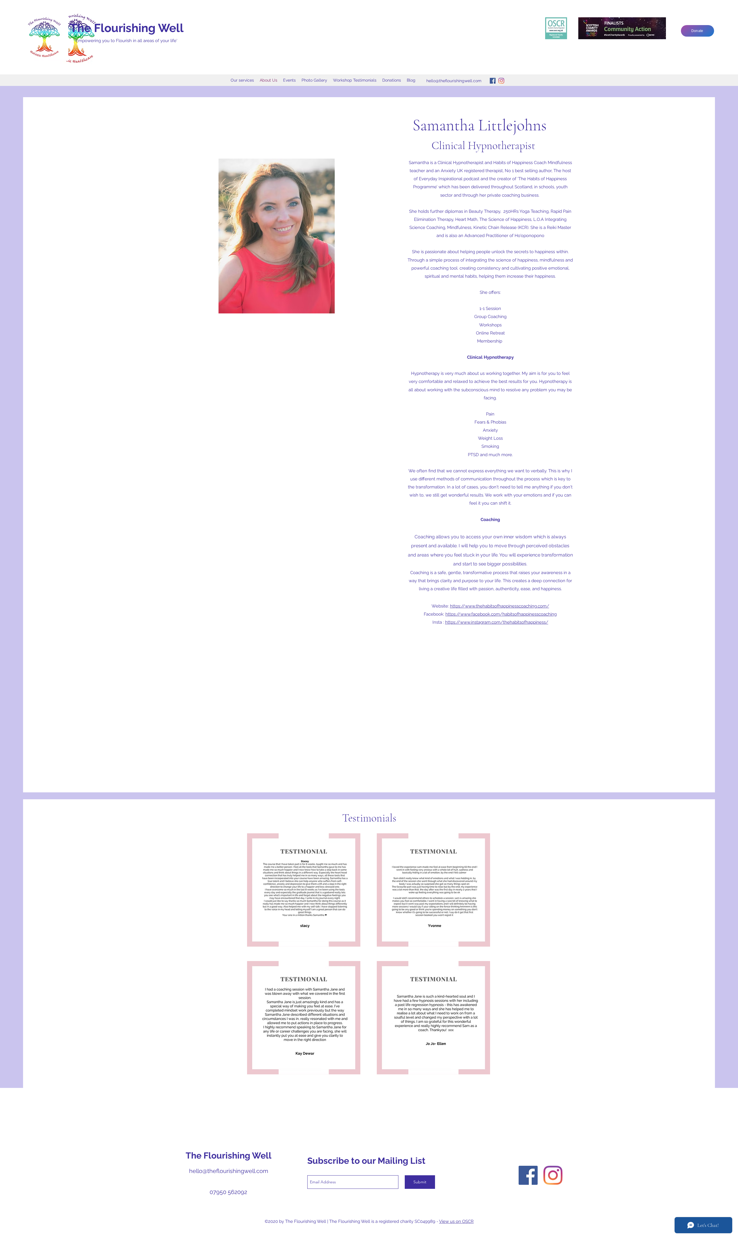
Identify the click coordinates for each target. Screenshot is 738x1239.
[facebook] (493, 81)
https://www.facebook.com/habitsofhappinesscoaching (501, 614)
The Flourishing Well (127, 28)
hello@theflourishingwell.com (453, 80)
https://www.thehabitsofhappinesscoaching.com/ (499, 606)
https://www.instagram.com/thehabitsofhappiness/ (496, 622)
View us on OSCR (456, 1221)
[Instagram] (501, 81)
